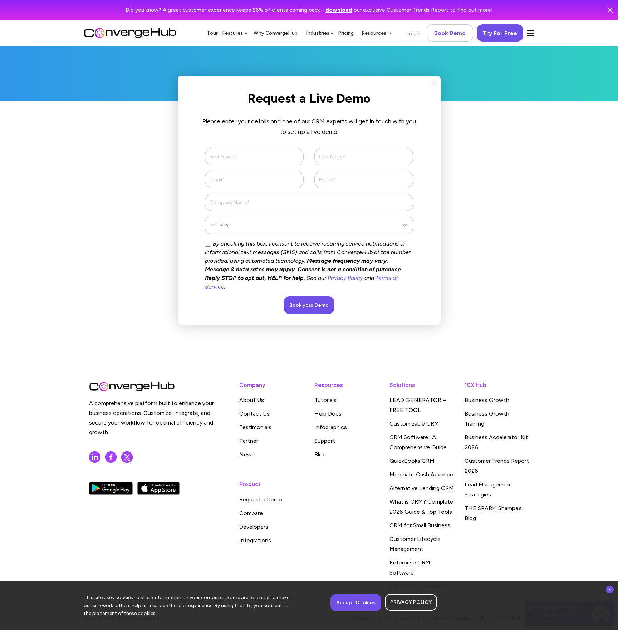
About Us (251, 400)
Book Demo (450, 33)
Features (232, 33)
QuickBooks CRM (412, 460)
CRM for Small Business (419, 525)
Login (413, 33)
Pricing (346, 33)
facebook (111, 457)
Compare (251, 513)
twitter (127, 457)
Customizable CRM (414, 423)
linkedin (94, 457)
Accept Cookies (356, 603)
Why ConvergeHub (276, 33)
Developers (253, 526)
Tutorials (325, 400)
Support (324, 440)
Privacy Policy (345, 278)
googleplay (111, 488)
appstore (158, 488)
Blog (320, 454)
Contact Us (254, 413)
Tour (212, 33)
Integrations (255, 540)
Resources (374, 33)
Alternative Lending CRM (421, 488)
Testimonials (255, 427)
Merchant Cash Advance (421, 474)
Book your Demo (309, 305)
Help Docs (328, 413)
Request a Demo (260, 499)
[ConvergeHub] (130, 33)
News (247, 454)
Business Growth (487, 400)
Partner (248, 440)
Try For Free (500, 33)
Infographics (330, 427)
